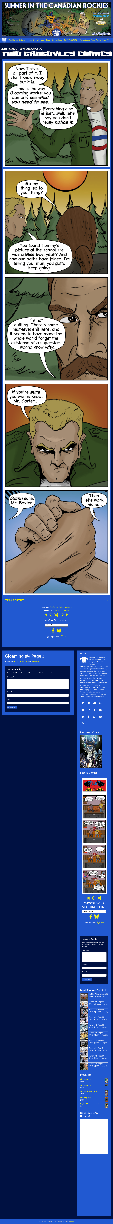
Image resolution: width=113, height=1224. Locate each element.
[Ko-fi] (94, 717)
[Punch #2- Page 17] (93, 898)
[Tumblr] (89, 717)
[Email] (100, 710)
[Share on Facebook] (53, 630)
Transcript (14, 600)
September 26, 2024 (21, 661)
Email (8, 700)
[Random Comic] (56, 615)
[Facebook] (94, 710)
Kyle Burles (54, 607)
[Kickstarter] (89, 703)
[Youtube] (100, 717)
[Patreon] (83, 703)
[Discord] (94, 703)
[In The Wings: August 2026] (67, 615)
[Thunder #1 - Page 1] (46, 615)
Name (9, 692)
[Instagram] (100, 703)
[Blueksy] (83, 710)
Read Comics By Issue (37, 40)
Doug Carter (64, 610)
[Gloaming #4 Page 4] (62, 615)
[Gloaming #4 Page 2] (50, 615)
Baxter (56, 610)
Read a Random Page (54, 40)
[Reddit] (83, 717)
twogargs (35, 661)
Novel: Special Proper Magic (90, 40)
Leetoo (72, 1221)
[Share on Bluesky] (59, 630)
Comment (10, 677)
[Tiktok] (89, 710)
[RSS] (83, 724)
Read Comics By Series (17, 40)
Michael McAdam (65, 607)
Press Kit (106, 40)
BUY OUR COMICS (70, 40)
